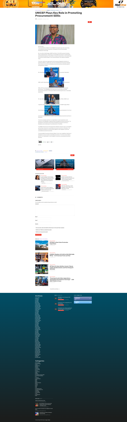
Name (36, 216)
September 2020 (38, 347)
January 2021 (37, 343)
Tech (36, 387)
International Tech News (54, 10)
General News (37, 371)
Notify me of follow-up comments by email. (44, 229)
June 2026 (37, 299)
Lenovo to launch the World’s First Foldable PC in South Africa (44, 409)
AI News (36, 364)
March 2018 (37, 348)
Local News (37, 377)
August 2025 (37, 309)
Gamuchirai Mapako (45, 191)
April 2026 (37, 301)
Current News (37, 368)
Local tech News (37, 378)
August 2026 (37, 297)
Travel (36, 393)
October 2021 (37, 335)
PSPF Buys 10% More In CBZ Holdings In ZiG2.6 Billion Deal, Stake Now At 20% (67, 187)
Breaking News (43, 10)
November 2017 (37, 352)
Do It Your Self (37, 369)
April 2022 (37, 332)
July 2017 (36, 356)
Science (60, 10)
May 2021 (36, 339)
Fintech (36, 370)
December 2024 (37, 317)
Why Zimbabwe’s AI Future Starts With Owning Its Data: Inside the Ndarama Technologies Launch (45, 404)
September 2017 (38, 354)
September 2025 (38, 308)
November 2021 (37, 334)
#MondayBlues (37, 362)
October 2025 (37, 307)
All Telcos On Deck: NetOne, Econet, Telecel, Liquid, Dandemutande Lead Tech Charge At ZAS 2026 (61, 268)
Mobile (36, 379)
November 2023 (37, 329)
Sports (36, 385)
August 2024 (37, 321)
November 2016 (37, 357)
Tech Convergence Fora (39, 389)
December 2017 (37, 351)
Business (48, 10)
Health (36, 372)
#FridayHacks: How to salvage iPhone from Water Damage (65, 303)
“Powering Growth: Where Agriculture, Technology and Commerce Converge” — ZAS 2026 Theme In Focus (62, 280)
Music (36, 380)
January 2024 (37, 328)
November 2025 (37, 306)
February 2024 (37, 327)
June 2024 (37, 323)
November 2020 (37, 345)
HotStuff (36, 373)
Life (35, 376)
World (36, 395)
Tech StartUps (37, 392)
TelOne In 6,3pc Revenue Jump (40, 400)
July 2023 (37, 330)
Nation (36, 381)
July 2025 (37, 310)
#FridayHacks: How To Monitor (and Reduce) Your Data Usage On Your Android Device (65, 309)
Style (36, 386)
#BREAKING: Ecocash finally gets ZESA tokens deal (64, 298)
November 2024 (37, 318)
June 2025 (37, 311)
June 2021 (37, 338)
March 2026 (37, 302)
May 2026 (36, 300)
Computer (36, 367)
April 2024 (37, 325)
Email (36, 220)
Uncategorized (37, 394)
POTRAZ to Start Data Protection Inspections (59, 243)
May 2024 (36, 324)
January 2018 (37, 350)
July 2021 (36, 337)
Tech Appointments (38, 388)
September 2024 (38, 320)
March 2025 (37, 314)
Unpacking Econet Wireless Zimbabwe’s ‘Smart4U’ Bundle (45, 413)
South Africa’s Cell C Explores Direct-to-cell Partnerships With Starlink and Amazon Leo (47, 188)
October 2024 (37, 319)
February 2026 (37, 303)
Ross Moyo (44, 183)
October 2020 (37, 346)
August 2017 (37, 355)
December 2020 (37, 344)
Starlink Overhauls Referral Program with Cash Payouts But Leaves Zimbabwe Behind (67, 178)
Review (36, 383)
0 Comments (67, 299)
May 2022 (36, 331)
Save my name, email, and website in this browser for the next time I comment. (50, 227)
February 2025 (37, 315)
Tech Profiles (37, 391)
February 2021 (37, 342)
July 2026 (37, 298)
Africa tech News (38, 10)
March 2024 (37, 326)
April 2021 (36, 340)
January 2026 (37, 304)
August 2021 (37, 336)
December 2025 (37, 305)
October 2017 (37, 353)
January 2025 (37, 316)
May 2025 (36, 312)
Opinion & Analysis (38, 382)
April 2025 (37, 313)
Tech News (37, 390)
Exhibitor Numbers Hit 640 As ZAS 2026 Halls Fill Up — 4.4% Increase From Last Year (62, 255)
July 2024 (37, 322)
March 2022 (37, 333)
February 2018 (37, 349)
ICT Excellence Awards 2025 (39, 374)
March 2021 (37, 341)
